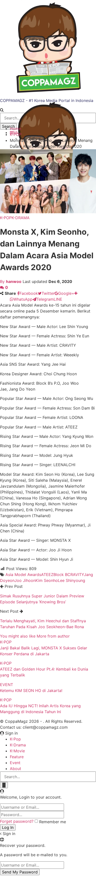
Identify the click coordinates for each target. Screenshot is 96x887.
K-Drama (18, 744)
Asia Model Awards (23, 574)
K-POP (6, 217)
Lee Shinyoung (71, 580)
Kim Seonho (46, 580)
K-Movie (17, 750)
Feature (17, 756)
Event (15, 762)
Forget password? (16, 821)
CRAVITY (75, 574)
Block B (60, 574)
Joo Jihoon (25, 580)
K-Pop (15, 739)
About (15, 768)
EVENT (6, 684)
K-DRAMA (21, 217)
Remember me (52, 822)
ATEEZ (47, 574)
